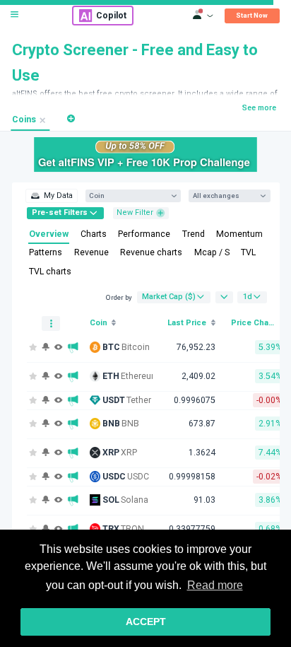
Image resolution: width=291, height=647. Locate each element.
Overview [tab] (49, 234)
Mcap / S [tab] (212, 252)
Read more (215, 585)
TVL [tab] (248, 252)
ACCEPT (146, 621)
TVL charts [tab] (50, 271)
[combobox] (128, 195)
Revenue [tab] (91, 252)
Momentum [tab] (239, 234)
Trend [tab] (193, 234)
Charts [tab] (94, 234)
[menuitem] (51, 196)
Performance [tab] (144, 234)
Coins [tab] (24, 119)
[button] (71, 118)
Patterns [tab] (45, 252)
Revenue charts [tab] (151, 252)
